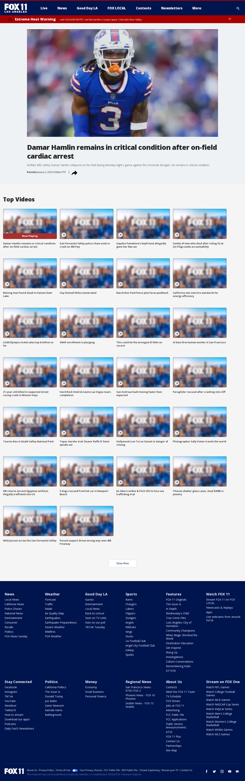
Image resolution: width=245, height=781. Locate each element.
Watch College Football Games (220, 693)
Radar (48, 609)
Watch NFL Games (217, 687)
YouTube (10, 701)
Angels (130, 622)
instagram (222, 771)
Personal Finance (95, 696)
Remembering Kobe (178, 666)
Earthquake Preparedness (61, 622)
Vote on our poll (95, 622)
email (237, 771)
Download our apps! (17, 719)
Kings (129, 631)
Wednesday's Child (177, 613)
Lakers (130, 609)
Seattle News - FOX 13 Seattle (140, 704)
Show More (122, 563)
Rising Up (171, 652)
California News (14, 604)
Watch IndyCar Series (219, 709)
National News (14, 613)
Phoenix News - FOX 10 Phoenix (140, 696)
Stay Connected (18, 681)
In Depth (171, 609)
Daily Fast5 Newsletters (19, 728)
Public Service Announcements (176, 725)
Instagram (11, 692)
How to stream (14, 715)
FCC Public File (175, 715)
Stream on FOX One (223, 681)
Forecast (50, 599)
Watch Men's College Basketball (219, 715)
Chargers (131, 604)
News (9, 594)
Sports (131, 594)
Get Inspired (173, 648)
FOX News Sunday (16, 636)
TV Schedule (173, 696)
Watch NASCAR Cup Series (222, 704)
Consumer (11, 622)
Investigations (174, 657)
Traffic (49, 604)
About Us (174, 681)
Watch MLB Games (218, 700)
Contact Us (173, 741)
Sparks (130, 654)
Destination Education (179, 643)
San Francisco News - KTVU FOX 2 (139, 688)
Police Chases (13, 609)
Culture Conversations (179, 661)
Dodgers (131, 618)
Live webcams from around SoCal (223, 618)
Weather (52, 594)
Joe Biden (51, 701)
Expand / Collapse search (238, 8)
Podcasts (10, 724)
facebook (207, 771)
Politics (9, 631)
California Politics (55, 687)
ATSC (169, 732)
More (196, 8)
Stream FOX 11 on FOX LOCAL (220, 601)
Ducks (129, 636)
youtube (230, 771)
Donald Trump (54, 696)
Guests (89, 599)
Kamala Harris (53, 710)
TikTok (9, 696)
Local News (12, 599)
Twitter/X (10, 710)
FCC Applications (176, 719)
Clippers (130, 613)
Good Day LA (96, 594)
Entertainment (13, 618)
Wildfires (50, 631)
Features (173, 594)
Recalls (9, 627)
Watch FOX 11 (218, 594)
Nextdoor (10, 705)
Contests (171, 687)
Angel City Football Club (140, 645)
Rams (129, 599)
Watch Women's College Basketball (221, 723)
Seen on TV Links (95, 618)
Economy (91, 687)
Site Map (171, 750)
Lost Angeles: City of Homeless (178, 624)
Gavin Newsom (54, 705)
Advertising (173, 710)
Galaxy (130, 650)
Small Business (94, 692)
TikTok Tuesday (95, 627)
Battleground (53, 715)
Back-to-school (94, 613)
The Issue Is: (173, 604)
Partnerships (173, 746)
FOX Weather (53, 636)
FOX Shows (173, 701)
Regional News (138, 681)
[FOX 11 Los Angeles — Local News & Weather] (17, 8)
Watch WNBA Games (219, 729)
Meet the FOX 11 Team (180, 692)
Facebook (11, 687)
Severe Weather (55, 627)
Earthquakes (52, 618)
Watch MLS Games (218, 734)
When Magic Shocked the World (181, 636)
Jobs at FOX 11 (175, 705)
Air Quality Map (54, 613)
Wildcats (131, 627)
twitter (214, 771)
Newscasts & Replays (219, 607)
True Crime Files (176, 618)
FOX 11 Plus (173, 736)
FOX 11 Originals (176, 599)
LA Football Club (136, 641)
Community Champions (180, 630)
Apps (209, 612)
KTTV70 (171, 671)
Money (91, 681)
